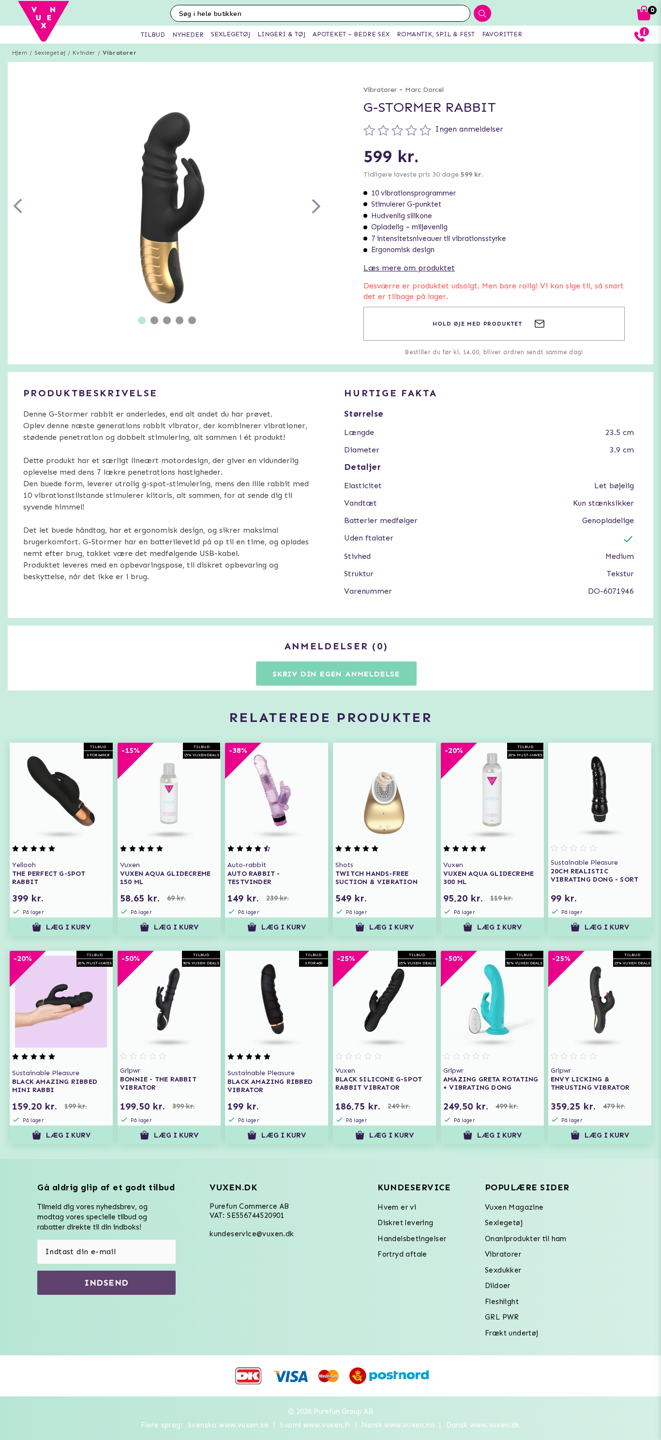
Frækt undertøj (512, 1333)
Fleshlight (502, 1301)
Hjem (19, 52)
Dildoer (498, 1285)
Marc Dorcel (424, 90)
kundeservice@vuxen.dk (252, 1234)
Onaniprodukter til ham (526, 1238)
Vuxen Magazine (514, 1207)
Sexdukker (503, 1270)
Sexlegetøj (49, 52)
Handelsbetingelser (411, 1238)
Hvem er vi (396, 1207)
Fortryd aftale (402, 1254)
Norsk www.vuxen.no (398, 1425)
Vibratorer (119, 52)
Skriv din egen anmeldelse (336, 673)
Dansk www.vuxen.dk (483, 1425)
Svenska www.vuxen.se (228, 1425)
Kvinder (84, 52)
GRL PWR (502, 1317)
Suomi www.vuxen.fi (315, 1425)
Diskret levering (405, 1222)
